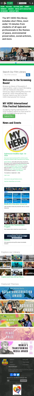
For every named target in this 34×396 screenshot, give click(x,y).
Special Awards (7, 161)
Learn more (7, 175)
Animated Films (20, 169)
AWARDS (11, 9)
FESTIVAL (9, 7)
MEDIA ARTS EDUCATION (23, 9)
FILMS (2, 7)
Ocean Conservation (19, 166)
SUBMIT (26, 7)
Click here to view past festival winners (13, 179)
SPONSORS (4, 11)
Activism (21, 164)
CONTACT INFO (14, 11)
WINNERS (4, 9)
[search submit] (28, 74)
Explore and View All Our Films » (12, 277)
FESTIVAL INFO (18, 7)
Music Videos (12, 169)
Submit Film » (9, 116)
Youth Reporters (19, 170)
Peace (17, 164)
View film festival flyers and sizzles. (12, 181)
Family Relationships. (17, 167)
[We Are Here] (17, 54)
